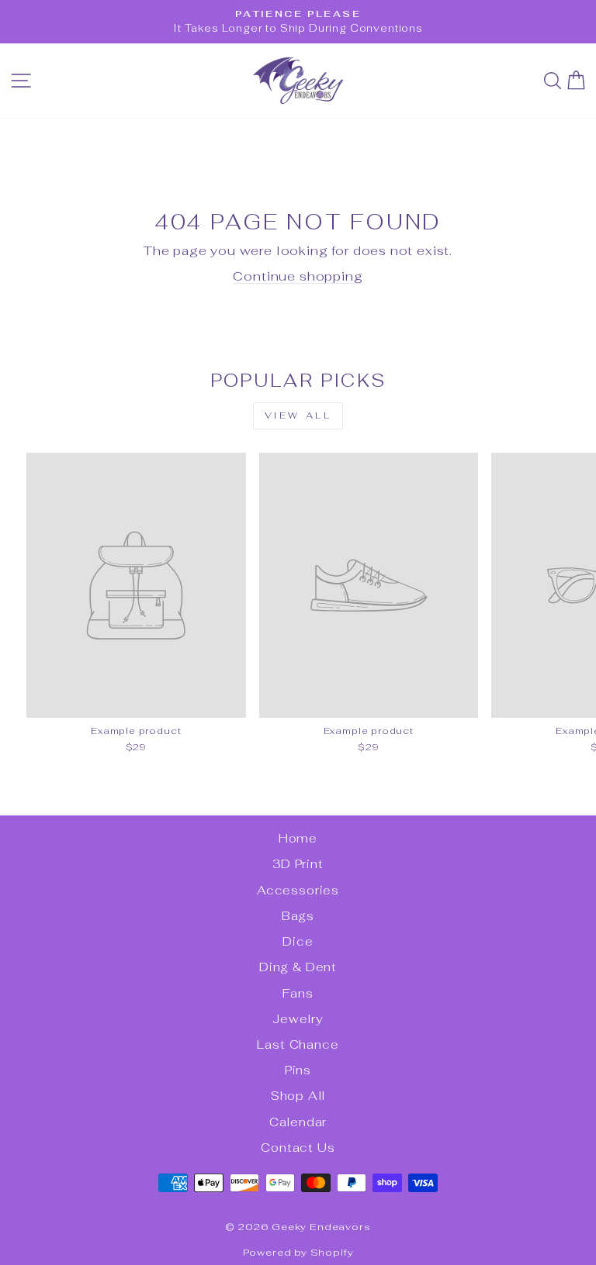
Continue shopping (297, 275)
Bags (298, 915)
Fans (297, 993)
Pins (298, 1070)
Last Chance (297, 1044)
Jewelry (298, 1019)
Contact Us (297, 1147)
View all (298, 415)
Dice (297, 941)
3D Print (298, 864)
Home (298, 838)
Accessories (298, 890)
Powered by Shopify (298, 1252)
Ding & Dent (298, 967)
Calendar (298, 1122)
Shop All (298, 1095)
